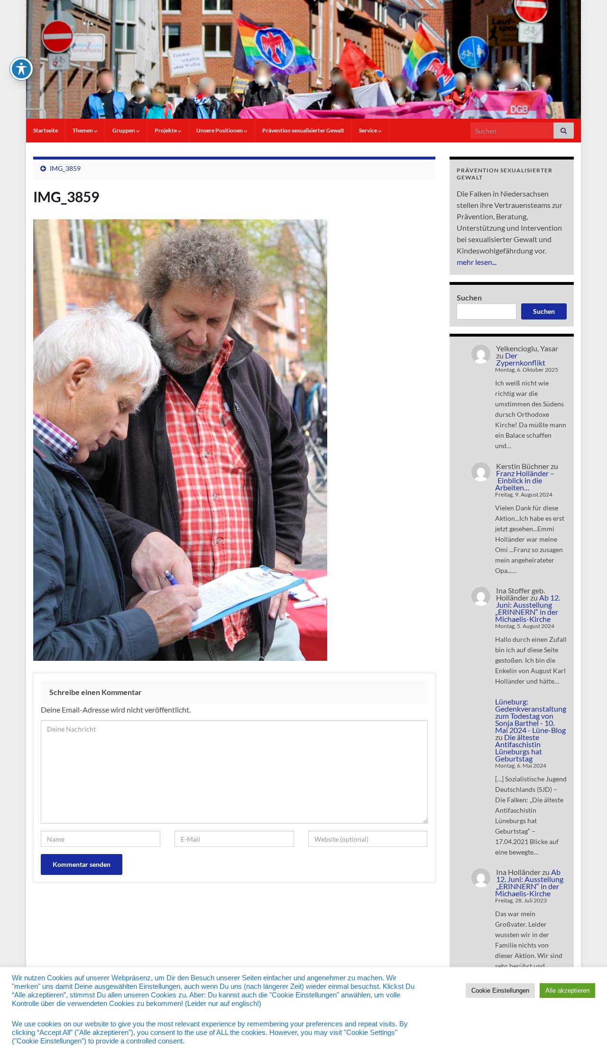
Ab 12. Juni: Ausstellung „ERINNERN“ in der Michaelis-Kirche (527, 608)
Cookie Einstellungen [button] (500, 990)
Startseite (45, 130)
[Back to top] (586, 1031)
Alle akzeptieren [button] (567, 990)
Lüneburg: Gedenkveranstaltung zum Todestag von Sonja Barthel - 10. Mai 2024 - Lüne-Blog (530, 715)
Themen (83, 130)
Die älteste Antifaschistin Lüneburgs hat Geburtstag (518, 748)
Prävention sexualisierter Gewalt (303, 130)
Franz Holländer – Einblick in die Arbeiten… (524, 480)
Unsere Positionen (220, 130)
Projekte (166, 130)
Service (368, 130)
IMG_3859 (65, 168)
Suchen (469, 297)
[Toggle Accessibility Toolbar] (21, 68)
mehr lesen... (477, 261)
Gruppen (124, 130)
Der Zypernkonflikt (520, 359)
